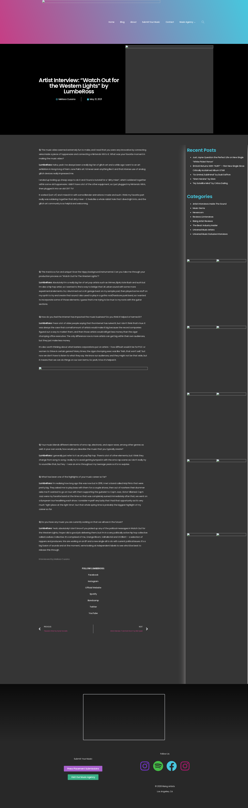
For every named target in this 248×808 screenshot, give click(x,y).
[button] (203, 22)
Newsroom (198, 212)
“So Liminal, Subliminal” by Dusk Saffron (212, 174)
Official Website (93, 587)
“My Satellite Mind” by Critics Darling (210, 183)
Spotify (93, 593)
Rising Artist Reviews (203, 221)
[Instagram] (145, 766)
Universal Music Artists (204, 229)
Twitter (93, 606)
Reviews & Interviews (203, 216)
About (133, 22)
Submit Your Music (151, 22)
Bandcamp (93, 600)
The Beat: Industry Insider (205, 225)
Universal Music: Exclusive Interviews (210, 233)
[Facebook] (171, 766)
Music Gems (199, 208)
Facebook (93, 574)
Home (111, 22)
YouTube (93, 613)
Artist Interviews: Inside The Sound (209, 203)
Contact (170, 22)
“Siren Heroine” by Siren (204, 178)
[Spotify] (158, 766)
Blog (122, 22)
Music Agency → (187, 22)
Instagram (93, 581)
